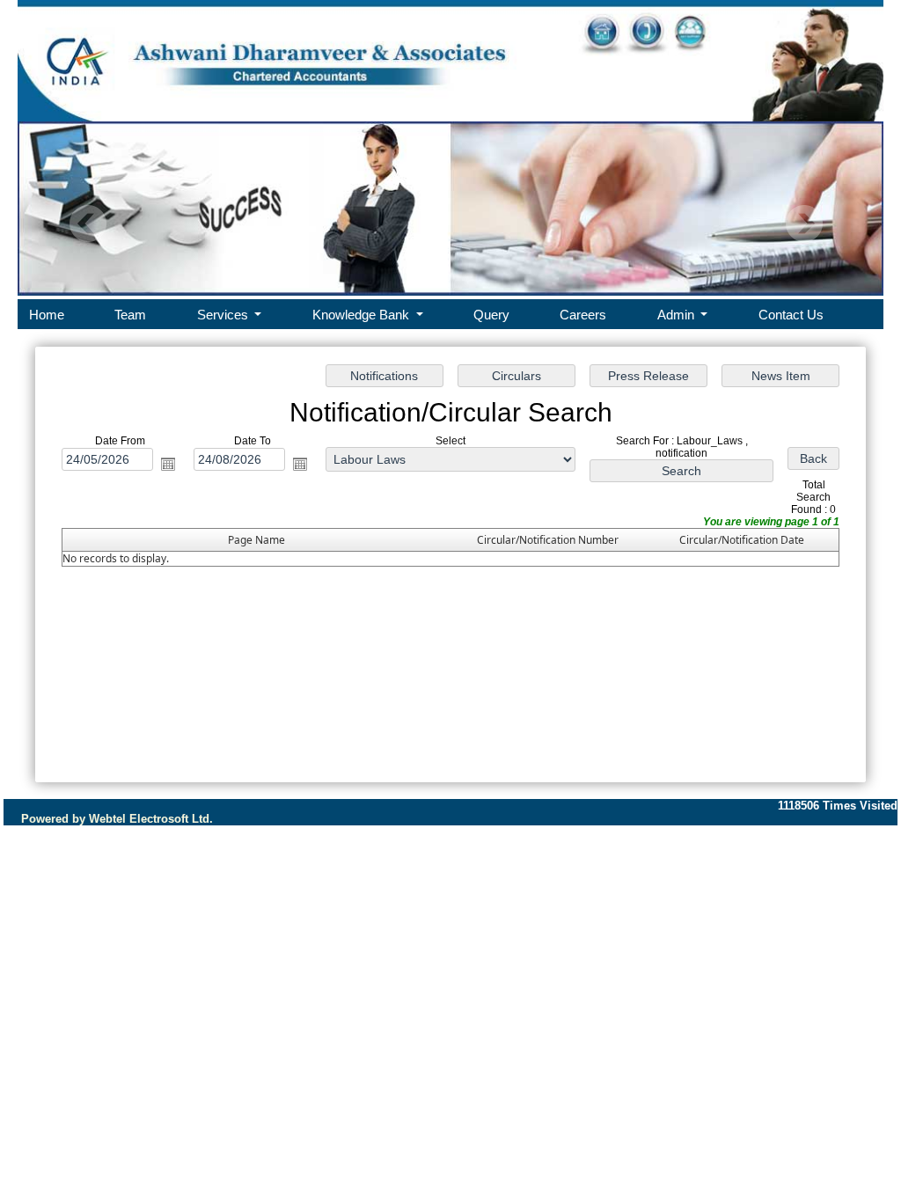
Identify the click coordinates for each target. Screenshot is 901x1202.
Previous (88, 224)
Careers (583, 314)
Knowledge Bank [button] (362, 314)
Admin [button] (677, 314)
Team (130, 314)
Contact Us (791, 314)
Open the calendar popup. (168, 463)
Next (804, 224)
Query (491, 314)
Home (46, 314)
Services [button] (224, 314)
